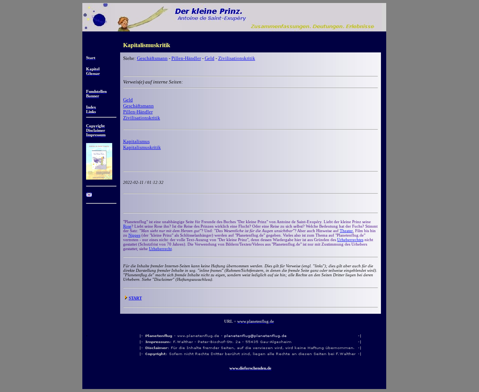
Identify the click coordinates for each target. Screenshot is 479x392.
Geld (209, 58)
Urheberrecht (160, 248)
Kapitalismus (136, 141)
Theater (346, 230)
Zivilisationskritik (236, 58)
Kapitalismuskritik (142, 147)
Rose (127, 226)
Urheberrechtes (350, 239)
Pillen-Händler (186, 58)
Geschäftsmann (152, 58)
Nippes (134, 235)
